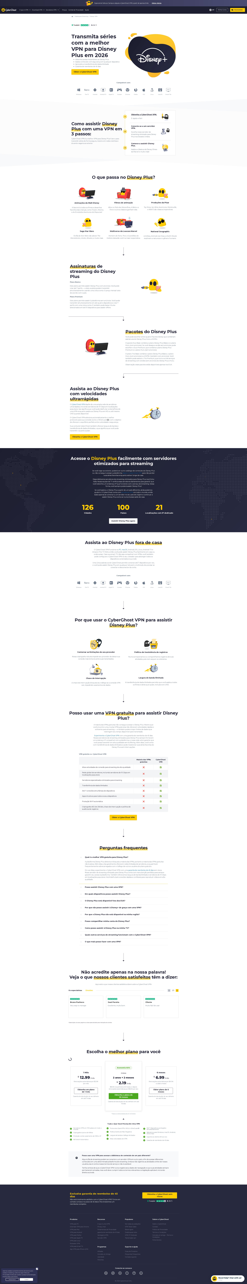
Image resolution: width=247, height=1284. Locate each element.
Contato (155, 1227)
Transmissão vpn (130, 1238)
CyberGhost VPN (78, 404)
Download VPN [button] (37, 10)
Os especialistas (75, 990)
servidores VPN (127, 492)
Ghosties (89, 990)
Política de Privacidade (160, 1229)
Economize (238, 10)
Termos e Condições (159, 1232)
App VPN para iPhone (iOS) (79, 1249)
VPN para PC (74, 1224)
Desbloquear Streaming (81, 16)
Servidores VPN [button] (51, 10)
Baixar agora (129, 1229)
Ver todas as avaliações (132, 1224)
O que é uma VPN (103, 1224)
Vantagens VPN (102, 1235)
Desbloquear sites (131, 1232)
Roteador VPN (75, 1243)
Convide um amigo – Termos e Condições (162, 1236)
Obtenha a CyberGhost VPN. (144, 115)
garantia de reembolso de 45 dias (141, 870)
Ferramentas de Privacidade (106, 1229)
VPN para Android (76, 1232)
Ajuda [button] (87, 10)
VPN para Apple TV (76, 1238)
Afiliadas (100, 1251)
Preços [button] (64, 10)
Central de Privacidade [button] (75, 10)
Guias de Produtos (131, 1251)
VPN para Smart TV (76, 1246)
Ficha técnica (156, 1240)
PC (120, 550)
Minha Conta (222, 10)
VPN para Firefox (75, 1235)
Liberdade (100, 1257)
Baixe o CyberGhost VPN (132, 473)
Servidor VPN (102, 1238)
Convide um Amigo (104, 1254)
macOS (124, 550)
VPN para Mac (75, 1229)
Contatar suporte (130, 1257)
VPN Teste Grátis (130, 1227)
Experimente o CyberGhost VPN (106, 736)
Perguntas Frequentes (132, 1254)
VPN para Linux (75, 1241)
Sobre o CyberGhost (159, 1224)
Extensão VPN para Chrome (79, 1227)
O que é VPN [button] (24, 10)
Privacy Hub (101, 1227)
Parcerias (100, 1260)
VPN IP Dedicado (131, 1235)
